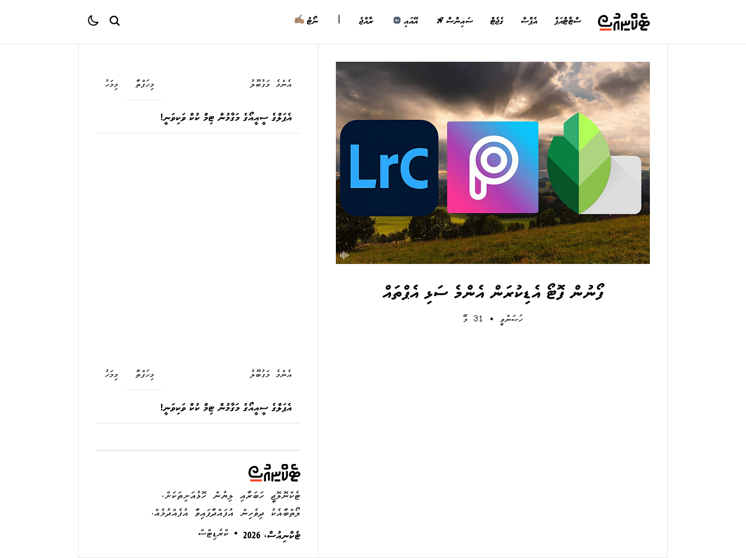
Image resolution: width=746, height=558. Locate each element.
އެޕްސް (528, 21)
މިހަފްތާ (144, 85)
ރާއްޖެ (366, 21)
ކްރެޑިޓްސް (213, 534)
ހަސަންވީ (511, 320)
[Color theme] (98, 22)
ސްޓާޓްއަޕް (567, 21)
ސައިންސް (459, 21)
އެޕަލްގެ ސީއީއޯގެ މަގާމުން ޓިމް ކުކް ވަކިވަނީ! (226, 118)
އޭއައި (410, 21)
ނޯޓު (306, 21)
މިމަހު (111, 85)
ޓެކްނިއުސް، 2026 (271, 537)
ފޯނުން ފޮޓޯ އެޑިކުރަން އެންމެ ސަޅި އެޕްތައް (492, 294)
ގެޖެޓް (497, 21)
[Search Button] (114, 20)
